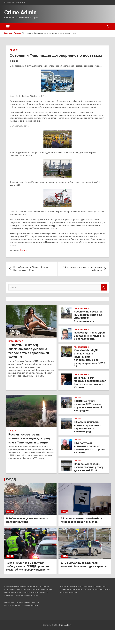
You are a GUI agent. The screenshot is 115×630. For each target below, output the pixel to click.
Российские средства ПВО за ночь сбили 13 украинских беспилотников (88, 316)
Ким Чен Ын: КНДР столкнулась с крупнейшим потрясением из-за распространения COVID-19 (90, 358)
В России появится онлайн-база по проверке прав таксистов (81, 520)
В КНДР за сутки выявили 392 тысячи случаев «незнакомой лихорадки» (88, 405)
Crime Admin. (21, 12)
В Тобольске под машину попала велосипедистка (27, 520)
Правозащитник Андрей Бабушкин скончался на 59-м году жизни (89, 336)
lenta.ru (23, 250)
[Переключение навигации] (8, 26)
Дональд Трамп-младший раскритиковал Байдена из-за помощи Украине (90, 382)
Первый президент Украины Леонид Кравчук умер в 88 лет (31, 268)
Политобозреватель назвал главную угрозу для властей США (89, 467)
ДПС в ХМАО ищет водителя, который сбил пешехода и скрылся (84, 564)
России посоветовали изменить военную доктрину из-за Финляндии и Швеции (29, 438)
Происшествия (15, 341)
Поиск (104, 287)
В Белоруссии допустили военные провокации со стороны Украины (89, 447)
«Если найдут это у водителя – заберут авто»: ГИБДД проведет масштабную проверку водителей (28, 566)
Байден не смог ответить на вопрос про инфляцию (82, 268)
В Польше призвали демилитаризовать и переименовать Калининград (87, 426)
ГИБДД (11, 479)
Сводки (14, 50)
